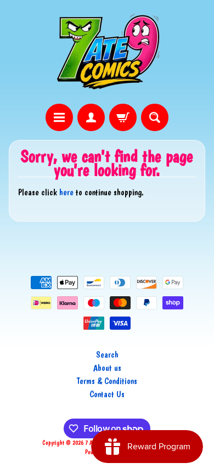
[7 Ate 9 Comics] (107, 52)
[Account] (91, 117)
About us (107, 368)
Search (107, 354)
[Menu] (59, 117)
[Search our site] (154, 117)
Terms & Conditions (107, 381)
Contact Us (107, 394)
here (66, 192)
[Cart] (123, 117)
